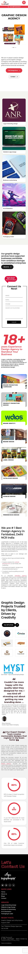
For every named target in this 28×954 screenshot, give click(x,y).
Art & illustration (6, 911)
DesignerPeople (6, 940)
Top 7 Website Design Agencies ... (12, 926)
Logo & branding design (8, 905)
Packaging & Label (7, 913)
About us (4, 894)
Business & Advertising (8, 909)
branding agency (21, 575)
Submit (14, 322)
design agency (6, 763)
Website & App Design (8, 907)
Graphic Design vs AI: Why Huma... (12, 920)
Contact (3, 898)
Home (3, 892)
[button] (12, 47)
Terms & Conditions (6, 943)
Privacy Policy (15, 940)
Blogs (3, 896)
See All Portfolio (8, 625)
